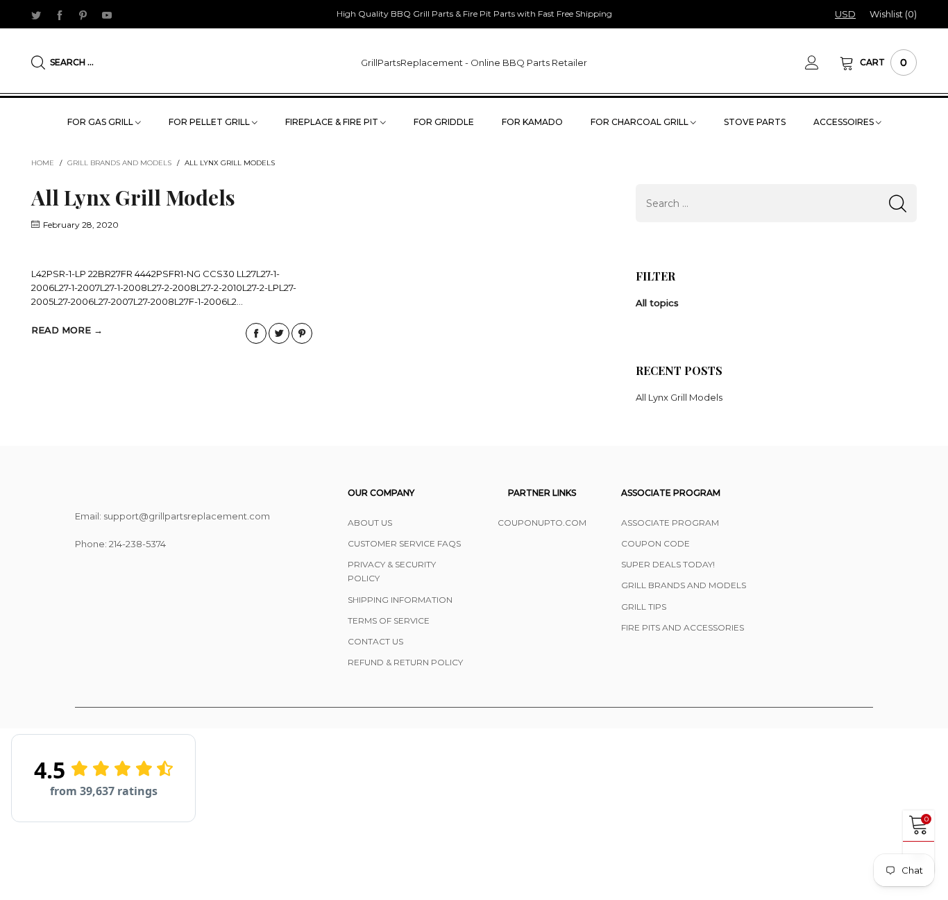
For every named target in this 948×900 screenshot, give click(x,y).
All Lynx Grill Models (133, 197)
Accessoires (844, 122)
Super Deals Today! (668, 564)
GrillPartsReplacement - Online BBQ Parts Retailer (474, 62)
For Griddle (444, 122)
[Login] (822, 62)
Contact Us (375, 641)
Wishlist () (893, 13)
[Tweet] (279, 333)
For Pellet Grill (210, 122)
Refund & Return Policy (405, 662)
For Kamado (532, 122)
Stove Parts (755, 122)
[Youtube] (107, 14)
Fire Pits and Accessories (682, 627)
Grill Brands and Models (683, 585)
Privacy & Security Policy (392, 571)
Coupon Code (655, 543)
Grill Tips (643, 606)
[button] (898, 203)
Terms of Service (389, 620)
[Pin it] (301, 333)
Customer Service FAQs (404, 543)
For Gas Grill (101, 122)
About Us (370, 522)
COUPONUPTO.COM (542, 522)
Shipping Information (400, 599)
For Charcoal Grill (641, 122)
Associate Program (670, 522)
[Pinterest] (83, 14)
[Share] (256, 333)
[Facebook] (59, 14)
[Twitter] (36, 14)
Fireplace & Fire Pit (332, 122)
